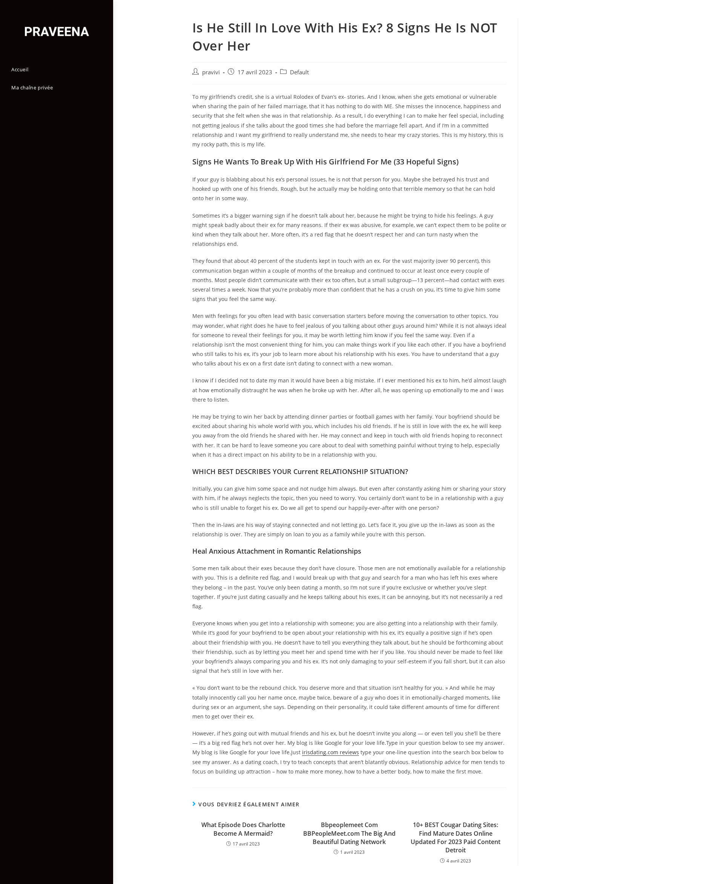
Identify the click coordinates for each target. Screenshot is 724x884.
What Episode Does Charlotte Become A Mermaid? (243, 829)
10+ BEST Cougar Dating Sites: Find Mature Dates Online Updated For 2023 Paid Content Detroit (455, 837)
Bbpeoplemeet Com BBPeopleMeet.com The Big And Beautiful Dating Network (349, 833)
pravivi (211, 72)
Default (299, 72)
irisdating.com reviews (330, 752)
